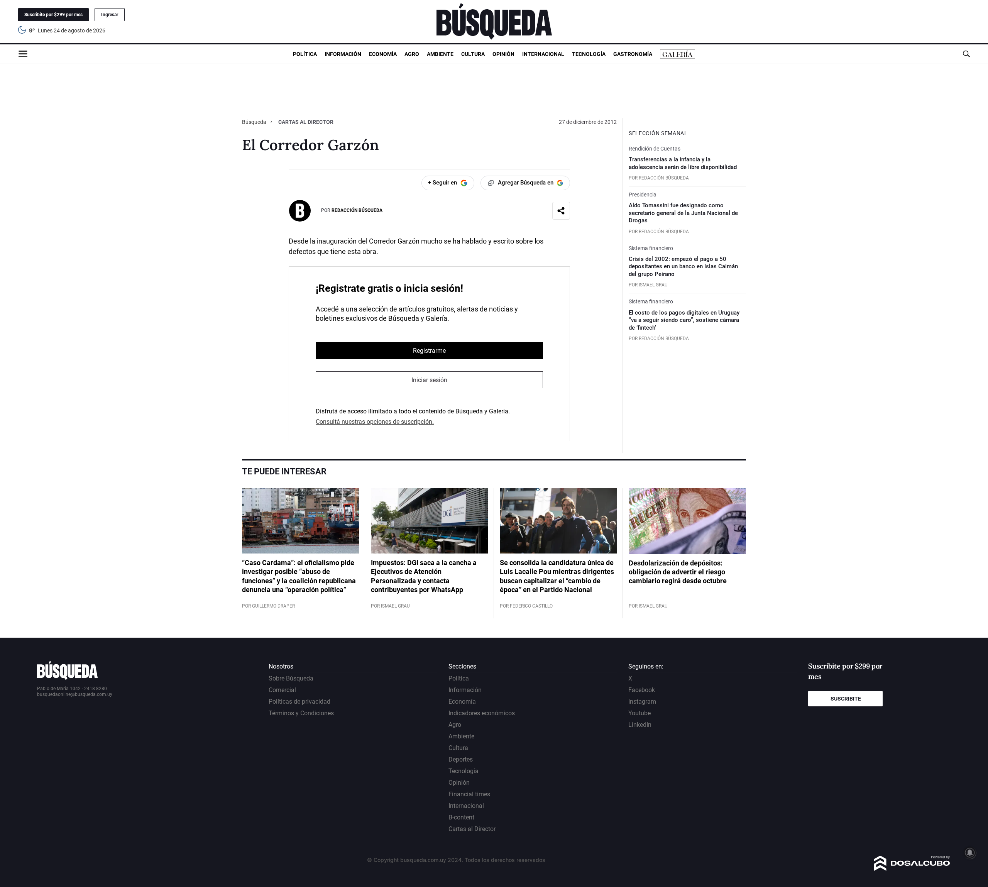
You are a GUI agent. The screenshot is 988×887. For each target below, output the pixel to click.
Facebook (641, 690)
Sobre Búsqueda (291, 678)
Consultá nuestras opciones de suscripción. (375, 421)
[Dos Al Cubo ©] (912, 868)
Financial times (469, 794)
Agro (411, 54)
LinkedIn (639, 724)
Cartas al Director (472, 829)
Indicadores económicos (481, 713)
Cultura (473, 54)
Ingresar (109, 14)
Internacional (543, 54)
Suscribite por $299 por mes (53, 14)
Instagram (642, 701)
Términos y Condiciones (301, 713)
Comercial (282, 690)
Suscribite (846, 699)
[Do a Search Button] (966, 54)
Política (305, 54)
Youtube (639, 713)
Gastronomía (632, 54)
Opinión (503, 54)
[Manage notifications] (970, 852)
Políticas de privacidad (299, 701)
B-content (461, 817)
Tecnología (589, 54)
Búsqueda (254, 122)
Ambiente (440, 54)
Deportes (460, 759)
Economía (383, 54)
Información (343, 54)
